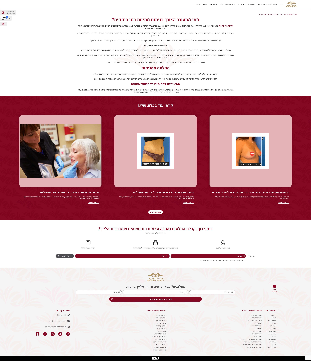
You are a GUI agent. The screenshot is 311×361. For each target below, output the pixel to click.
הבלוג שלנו (272, 342)
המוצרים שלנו (272, 334)
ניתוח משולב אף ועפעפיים (254, 347)
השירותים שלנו (271, 321)
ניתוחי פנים (272, 329)
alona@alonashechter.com (57, 321)
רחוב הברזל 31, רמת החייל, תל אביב (55, 327)
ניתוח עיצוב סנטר (257, 337)
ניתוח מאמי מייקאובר (160, 345)
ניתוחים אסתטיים (271, 331)
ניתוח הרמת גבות (257, 331)
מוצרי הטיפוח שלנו (230, 4)
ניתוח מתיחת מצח (257, 334)
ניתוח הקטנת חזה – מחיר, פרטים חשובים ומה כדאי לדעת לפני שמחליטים (250, 192)
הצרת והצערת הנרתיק (159, 342)
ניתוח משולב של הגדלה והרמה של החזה (250, 339)
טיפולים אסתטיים (292, 14)
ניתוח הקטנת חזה (161, 318)
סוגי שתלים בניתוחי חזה (159, 347)
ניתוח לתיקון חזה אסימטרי (159, 337)
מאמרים (205, 4)
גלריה (221, 4)
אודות (280, 4)
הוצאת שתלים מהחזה (160, 334)
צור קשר (273, 345)
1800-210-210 (61, 315)
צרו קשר (198, 4)
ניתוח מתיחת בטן (161, 321)
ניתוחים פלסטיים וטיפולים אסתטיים (267, 4)
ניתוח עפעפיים (258, 323)
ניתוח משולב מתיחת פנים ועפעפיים (252, 345)
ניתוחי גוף (273, 326)
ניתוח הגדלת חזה (161, 315)
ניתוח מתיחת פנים (257, 318)
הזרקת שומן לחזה (161, 323)
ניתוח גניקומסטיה (161, 326)
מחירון (274, 323)
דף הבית (273, 315)
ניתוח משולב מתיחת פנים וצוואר (253, 342)
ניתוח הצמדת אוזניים (256, 315)
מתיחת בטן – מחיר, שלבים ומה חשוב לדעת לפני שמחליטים (163, 192)
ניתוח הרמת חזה (161, 329)
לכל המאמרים (155, 212)
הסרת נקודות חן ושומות (159, 350)
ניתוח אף (259, 329)
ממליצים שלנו (213, 4)
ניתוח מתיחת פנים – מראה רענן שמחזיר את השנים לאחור (68, 192)
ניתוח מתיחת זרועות (160, 339)
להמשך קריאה (283, 202)
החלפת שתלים (162, 331)
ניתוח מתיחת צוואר (257, 326)
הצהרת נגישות (271, 347)
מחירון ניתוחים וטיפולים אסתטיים (246, 4)
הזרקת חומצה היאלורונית (255, 321)
